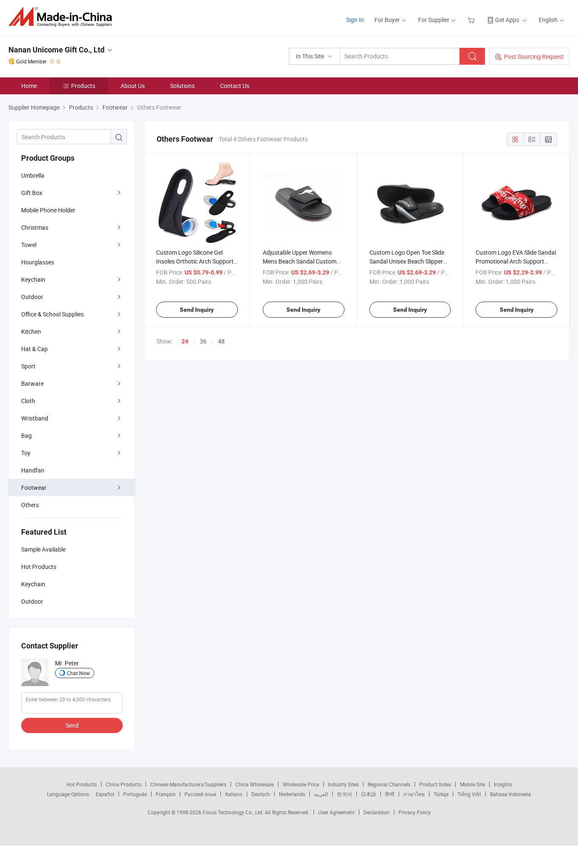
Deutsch (260, 794)
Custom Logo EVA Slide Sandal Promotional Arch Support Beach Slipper (516, 261)
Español (105, 794)
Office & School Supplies (52, 314)
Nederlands (292, 794)
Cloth (28, 401)
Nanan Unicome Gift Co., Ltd (56, 49)
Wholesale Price (301, 784)
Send (72, 725)
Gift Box (31, 193)
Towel (28, 245)
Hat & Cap (34, 349)
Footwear (34, 487)
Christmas (34, 227)
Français (166, 794)
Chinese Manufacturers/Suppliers (188, 784)
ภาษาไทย (414, 794)
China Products (123, 784)
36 (203, 341)
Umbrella (32, 175)
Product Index (435, 784)
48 (221, 341)
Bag (26, 435)
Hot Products (81, 784)
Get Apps (507, 20)
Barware (32, 383)
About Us (133, 86)
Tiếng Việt (469, 794)
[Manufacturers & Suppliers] (62, 17)
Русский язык (200, 794)
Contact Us (234, 86)
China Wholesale (254, 784)
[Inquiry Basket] (472, 20)
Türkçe (441, 794)
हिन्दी (389, 794)
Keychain (33, 279)
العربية (321, 794)
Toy (25, 453)
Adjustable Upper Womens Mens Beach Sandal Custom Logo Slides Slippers (299, 261)
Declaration (376, 812)
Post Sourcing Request (534, 56)
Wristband (34, 418)
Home (29, 86)
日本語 (368, 794)
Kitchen (31, 331)
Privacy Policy (415, 812)
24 (185, 341)
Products (83, 86)
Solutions (182, 86)
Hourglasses (37, 262)
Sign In (355, 20)
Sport (28, 366)
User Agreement (336, 812)
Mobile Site (472, 784)
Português (135, 794)
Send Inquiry (197, 309)
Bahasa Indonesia (510, 794)
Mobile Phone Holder (48, 210)
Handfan (32, 470)
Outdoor (32, 297)
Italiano (233, 794)
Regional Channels (389, 784)
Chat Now (78, 673)
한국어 (344, 794)
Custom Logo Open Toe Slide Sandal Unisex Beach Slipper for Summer (406, 261)
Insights (503, 784)
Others (30, 505)
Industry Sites (343, 784)
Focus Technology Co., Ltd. (234, 812)
